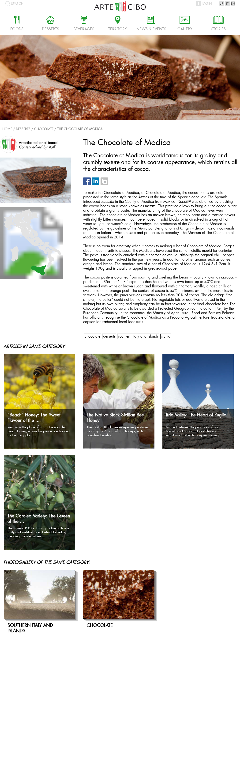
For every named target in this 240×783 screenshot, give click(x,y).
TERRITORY (117, 23)
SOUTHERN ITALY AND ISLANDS (138, 336)
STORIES (218, 23)
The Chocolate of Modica (80, 129)
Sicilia (165, 336)
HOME (7, 129)
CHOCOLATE (43, 129)
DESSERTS (109, 336)
